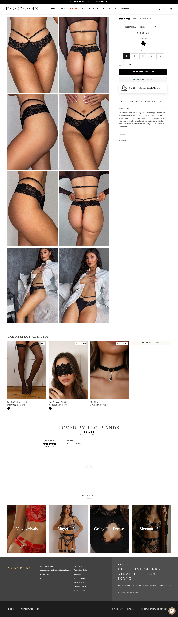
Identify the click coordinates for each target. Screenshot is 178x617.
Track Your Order (80, 570)
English (11, 609)
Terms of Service (80, 586)
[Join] (170, 592)
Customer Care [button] (47, 566)
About (42, 578)
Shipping (122, 135)
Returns (122, 141)
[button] (52, 9)
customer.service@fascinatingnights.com (55, 570)
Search (140, 609)
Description (124, 108)
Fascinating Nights (122, 609)
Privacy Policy (79, 582)
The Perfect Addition (28, 336)
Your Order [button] (79, 566)
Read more (123, 126)
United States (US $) (30, 609)
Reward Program (80, 590)
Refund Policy (79, 578)
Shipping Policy (80, 574)
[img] (89, 432)
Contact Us (44, 574)
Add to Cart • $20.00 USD (143, 72)
